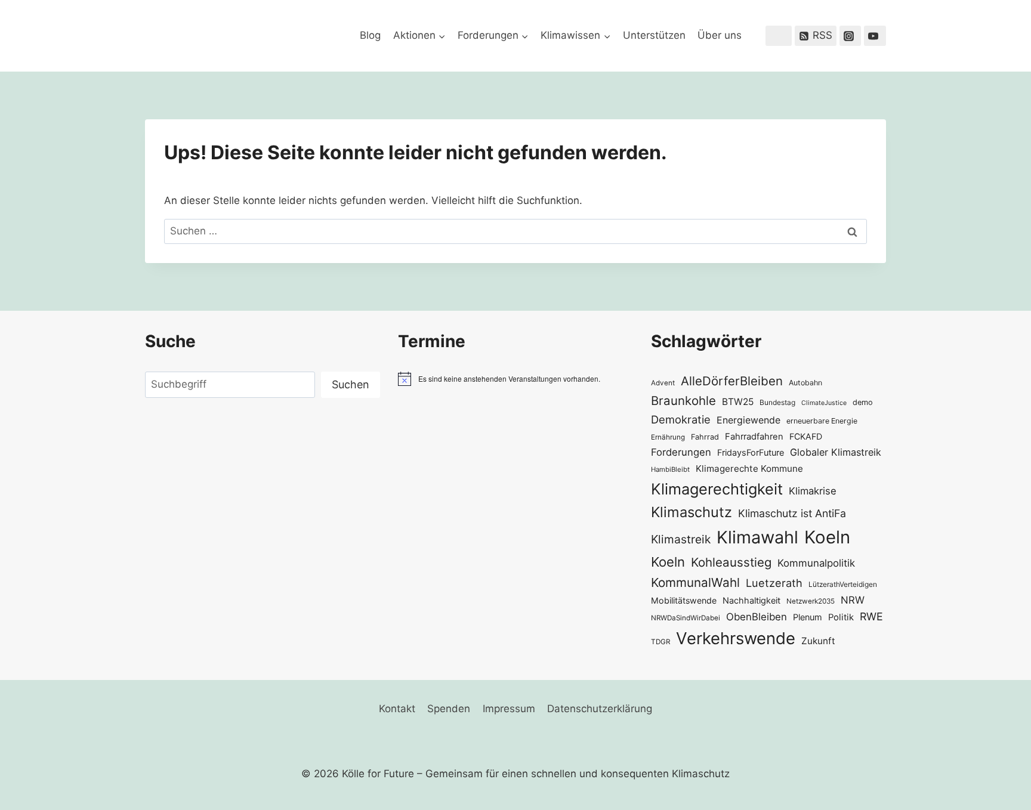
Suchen (350, 384)
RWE (871, 616)
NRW (853, 600)
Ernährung (668, 437)
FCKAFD (805, 436)
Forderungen (681, 452)
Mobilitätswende (684, 600)
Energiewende (748, 420)
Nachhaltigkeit (751, 600)
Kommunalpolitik (816, 563)
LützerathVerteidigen (842, 584)
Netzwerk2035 (810, 601)
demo (863, 402)
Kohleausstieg (731, 562)
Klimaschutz (691, 512)
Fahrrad (705, 436)
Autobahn (805, 382)
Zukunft (818, 641)
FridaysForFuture (750, 452)
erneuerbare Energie (821, 420)
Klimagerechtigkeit (717, 489)
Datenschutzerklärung (599, 709)
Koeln (827, 537)
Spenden (448, 709)
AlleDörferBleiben (732, 380)
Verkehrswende (735, 638)
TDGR (660, 642)
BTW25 (738, 401)
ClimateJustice (824, 403)
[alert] (515, 379)
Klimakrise (812, 491)
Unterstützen (654, 35)
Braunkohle (683, 400)
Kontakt (397, 709)
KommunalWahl (695, 582)
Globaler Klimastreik (835, 452)
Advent (663, 383)
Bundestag (777, 402)
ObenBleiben (756, 617)
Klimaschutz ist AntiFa (792, 513)
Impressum (509, 709)
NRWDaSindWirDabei (685, 618)
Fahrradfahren (754, 436)
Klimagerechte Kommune (749, 468)
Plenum (807, 617)
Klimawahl (757, 537)
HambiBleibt (670, 469)
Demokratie (681, 419)
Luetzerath (774, 582)
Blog (370, 35)
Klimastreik (681, 539)
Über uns (719, 35)
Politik (841, 617)
